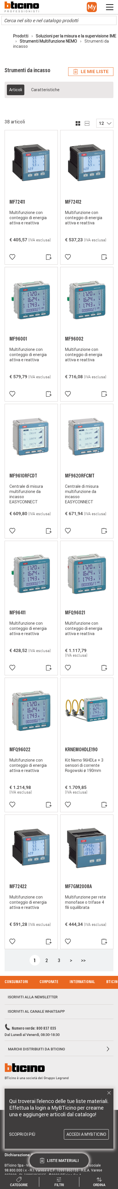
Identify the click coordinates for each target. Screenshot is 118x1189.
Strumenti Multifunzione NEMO (48, 41)
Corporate (49, 982)
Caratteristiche (45, 89)
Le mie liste (95, 71)
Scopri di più (22, 1134)
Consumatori (16, 982)
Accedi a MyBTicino (86, 1134)
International (82, 982)
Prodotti (21, 36)
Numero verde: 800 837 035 (34, 1029)
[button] (92, 7)
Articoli (15, 89)
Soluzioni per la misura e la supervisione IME (75, 36)
